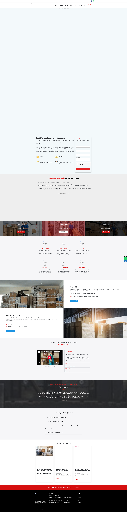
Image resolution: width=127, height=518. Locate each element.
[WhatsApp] (125, 258)
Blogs (76, 5)
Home (56, 5)
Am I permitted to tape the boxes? (54, 428)
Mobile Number (79, 153)
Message (78, 157)
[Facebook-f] (91, 1)
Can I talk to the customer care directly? (55, 432)
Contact (80, 5)
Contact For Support (91, 4)
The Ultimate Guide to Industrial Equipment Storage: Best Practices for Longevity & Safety (82, 470)
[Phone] (125, 261)
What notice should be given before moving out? (57, 417)
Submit (83, 168)
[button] (1, 71)
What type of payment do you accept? (55, 421)
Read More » (38, 479)
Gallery (71, 5)
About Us (61, 5)
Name (77, 144)
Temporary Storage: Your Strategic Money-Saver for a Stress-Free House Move (62, 470)
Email (77, 149)
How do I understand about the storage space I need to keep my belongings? (63, 425)
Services (66, 5)
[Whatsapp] (93, 1)
